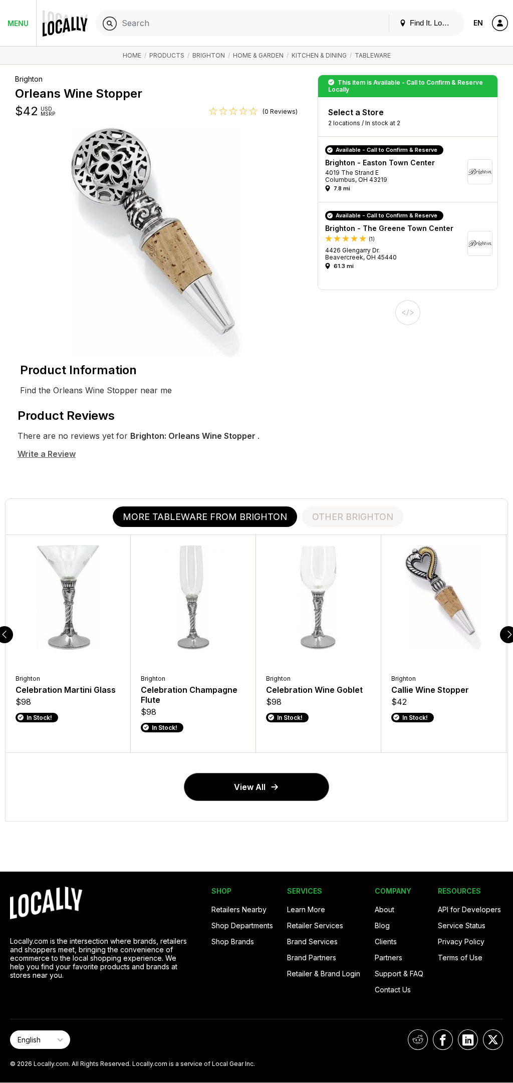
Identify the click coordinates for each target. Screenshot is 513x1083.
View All (250, 787)
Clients (386, 941)
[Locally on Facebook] (443, 1039)
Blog (382, 925)
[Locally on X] (493, 1039)
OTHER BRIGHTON (352, 516)
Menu (18, 23)
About (384, 909)
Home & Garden (258, 55)
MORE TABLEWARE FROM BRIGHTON (205, 516)
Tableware (373, 55)
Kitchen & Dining (319, 55)
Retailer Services (315, 925)
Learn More (306, 909)
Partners (388, 957)
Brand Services (312, 941)
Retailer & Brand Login (323, 973)
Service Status (461, 925)
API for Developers (469, 909)
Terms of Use (460, 957)
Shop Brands (232, 941)
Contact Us (393, 989)
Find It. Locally (432, 23)
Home (132, 55)
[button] (411, 172)
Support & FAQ (399, 973)
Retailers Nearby (239, 909)
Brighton (208, 55)
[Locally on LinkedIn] (468, 1039)
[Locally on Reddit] (418, 1039)
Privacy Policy (461, 941)
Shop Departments (242, 925)
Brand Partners (311, 957)
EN (478, 23)
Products (166, 55)
